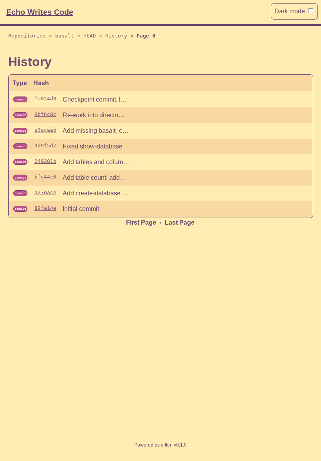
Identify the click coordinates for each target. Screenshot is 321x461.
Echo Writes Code (39, 12)
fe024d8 (45, 99)
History (116, 36)
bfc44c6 (45, 177)
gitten (167, 445)
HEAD (89, 36)
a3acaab (45, 130)
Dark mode (289, 11)
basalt (64, 36)
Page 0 (146, 36)
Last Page (180, 222)
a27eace (45, 192)
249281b (45, 161)
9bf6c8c (45, 114)
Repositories (27, 36)
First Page (141, 222)
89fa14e (45, 208)
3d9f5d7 (45, 145)
